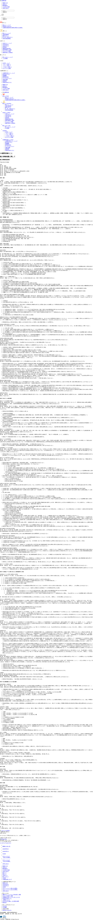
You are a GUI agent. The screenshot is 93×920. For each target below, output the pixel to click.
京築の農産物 (6, 34)
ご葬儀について (6, 899)
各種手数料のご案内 (7, 49)
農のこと (5, 874)
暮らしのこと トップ (8, 57)
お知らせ (5, 4)
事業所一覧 (5, 2)
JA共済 (4, 878)
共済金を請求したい (7, 898)
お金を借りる (6, 45)
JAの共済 (5, 906)
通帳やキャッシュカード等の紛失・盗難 (12, 894)
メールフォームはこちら (5, 842)
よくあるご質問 (6, 6)
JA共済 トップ (6, 63)
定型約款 (5, 47)
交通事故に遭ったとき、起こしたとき (11, 897)
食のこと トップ (7, 25)
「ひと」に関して (7, 64)
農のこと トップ (7, 33)
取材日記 (5, 902)
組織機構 (5, 75)
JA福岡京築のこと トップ (9, 73)
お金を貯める (6, 44)
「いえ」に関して (7, 65)
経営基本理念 (6, 77)
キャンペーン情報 (7, 51)
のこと (6, 96)
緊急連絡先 (5, 5)
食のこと (5, 872)
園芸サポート (6, 35)
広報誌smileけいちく (7, 82)
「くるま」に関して (7, 67)
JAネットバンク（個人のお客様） (10, 888)
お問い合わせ (6, 8)
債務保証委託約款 (7, 48)
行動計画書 (5, 79)
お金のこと (5, 875)
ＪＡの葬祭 (5, 58)
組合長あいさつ (6, 74)
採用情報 (5, 81)
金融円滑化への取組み (8, 52)
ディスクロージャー (7, 78)
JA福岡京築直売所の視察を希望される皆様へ (13, 27)
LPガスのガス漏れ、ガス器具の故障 (11, 901)
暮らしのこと (6, 876)
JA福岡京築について (7, 879)
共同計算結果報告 (7, 38)
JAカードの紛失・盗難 (8, 895)
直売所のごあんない (7, 26)
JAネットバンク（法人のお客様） (10, 889)
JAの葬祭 (7, 128)
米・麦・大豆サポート (8, 37)
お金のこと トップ (7, 43)
